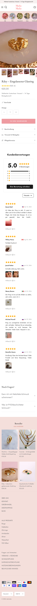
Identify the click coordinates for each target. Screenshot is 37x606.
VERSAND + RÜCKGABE (10, 556)
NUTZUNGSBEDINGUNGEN (11, 565)
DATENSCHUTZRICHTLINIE (11, 562)
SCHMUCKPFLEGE (8, 559)
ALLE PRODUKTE (7, 520)
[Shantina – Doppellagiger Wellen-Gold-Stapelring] (10, 440)
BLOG (4, 511)
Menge (4, 108)
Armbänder (5, 533)
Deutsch (6, 594)
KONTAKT (5, 501)
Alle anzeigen (18, 426)
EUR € (18, 594)
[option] (18, 45)
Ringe (3, 524)
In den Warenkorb (18, 121)
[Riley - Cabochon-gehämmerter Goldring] (10, 472)
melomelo (8, 599)
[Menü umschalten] (2, 7)
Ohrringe (5, 530)
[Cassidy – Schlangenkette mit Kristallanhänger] (27, 440)
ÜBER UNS (5, 498)
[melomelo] (18, 7)
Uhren (4, 537)
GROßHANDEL (7, 504)
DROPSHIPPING (7, 508)
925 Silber (5, 543)
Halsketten (5, 527)
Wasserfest (5, 540)
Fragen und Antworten (9, 552)
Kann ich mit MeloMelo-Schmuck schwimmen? (15, 396)
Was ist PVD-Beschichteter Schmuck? (13, 406)
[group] (5, 17)
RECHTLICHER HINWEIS (10, 569)
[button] (6, 102)
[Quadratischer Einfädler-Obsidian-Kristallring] (27, 472)
